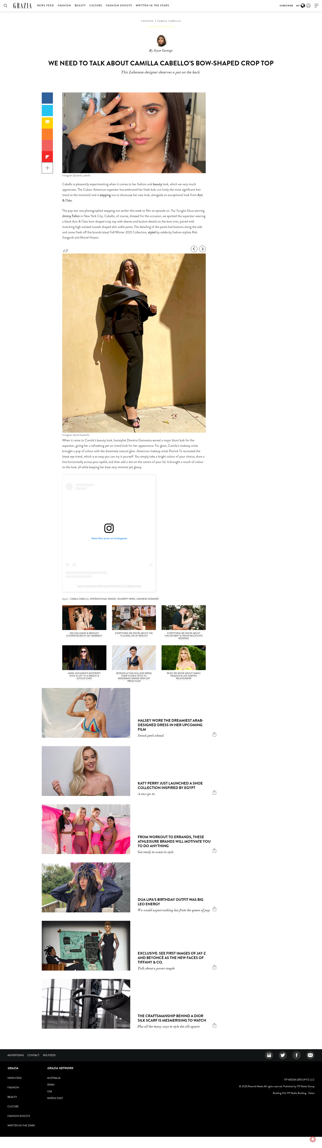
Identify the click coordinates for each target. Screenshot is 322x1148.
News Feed (45, 5)
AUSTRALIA (53, 1078)
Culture (95, 5)
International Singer (103, 599)
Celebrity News (126, 599)
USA (49, 1091)
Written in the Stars (152, 5)
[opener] (316, 5)
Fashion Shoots (119, 5)
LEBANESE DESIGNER (147, 599)
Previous (194, 249)
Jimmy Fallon (71, 216)
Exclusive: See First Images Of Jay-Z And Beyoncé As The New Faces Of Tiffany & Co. (172, 958)
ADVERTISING (15, 1055)
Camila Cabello (169, 21)
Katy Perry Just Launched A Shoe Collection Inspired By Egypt (170, 785)
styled (152, 232)
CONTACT (33, 1055)
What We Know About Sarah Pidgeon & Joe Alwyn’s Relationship (184, 676)
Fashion (64, 5)
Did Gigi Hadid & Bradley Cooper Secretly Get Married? (84, 634)
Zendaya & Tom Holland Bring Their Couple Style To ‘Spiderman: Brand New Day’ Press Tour (134, 677)
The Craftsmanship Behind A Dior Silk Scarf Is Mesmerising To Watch (172, 1018)
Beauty (80, 5)
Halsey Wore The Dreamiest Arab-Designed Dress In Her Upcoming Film (170, 725)
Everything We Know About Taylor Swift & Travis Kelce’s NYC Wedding (184, 636)
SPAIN (50, 1084)
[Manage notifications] (313, 1139)
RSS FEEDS (49, 1055)
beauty (157, 184)
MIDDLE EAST (55, 1098)
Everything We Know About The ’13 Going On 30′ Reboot (134, 634)
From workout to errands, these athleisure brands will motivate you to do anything (174, 841)
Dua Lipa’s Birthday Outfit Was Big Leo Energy (170, 902)
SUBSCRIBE (286, 5)
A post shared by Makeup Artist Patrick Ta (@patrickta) (109, 585)
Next (202, 249)
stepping (105, 195)
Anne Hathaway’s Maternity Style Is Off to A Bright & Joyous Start (84, 676)
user (308, 5)
